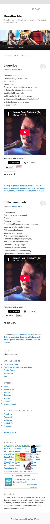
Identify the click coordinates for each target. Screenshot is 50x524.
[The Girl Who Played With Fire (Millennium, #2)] (22, 460)
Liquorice (10, 65)
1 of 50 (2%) (32, 484)
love (37, 188)
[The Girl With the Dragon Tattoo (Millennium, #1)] (17, 460)
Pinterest (7, 425)
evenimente (9, 389)
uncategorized (10, 403)
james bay (15, 188)
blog (6, 386)
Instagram (8, 420)
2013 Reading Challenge (21, 475)
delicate (7, 188)
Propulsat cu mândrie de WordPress (25, 519)
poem (6, 190)
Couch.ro (8, 414)
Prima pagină (9, 47)
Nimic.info (8, 423)
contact (21, 47)
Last (5, 376)
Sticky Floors (9, 370)
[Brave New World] (28, 469)
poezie (11, 190)
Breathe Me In (15, 16)
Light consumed (11, 364)
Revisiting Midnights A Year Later (18, 367)
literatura (23, 185)
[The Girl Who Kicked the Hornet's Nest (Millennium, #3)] (28, 460)
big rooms (8, 373)
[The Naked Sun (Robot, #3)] (12, 459)
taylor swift (19, 190)
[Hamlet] (33, 452)
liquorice (23, 188)
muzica (31, 185)
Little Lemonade (15, 202)
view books (33, 487)
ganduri (16, 185)
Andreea (16, 479)
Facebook (8, 417)
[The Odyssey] (6, 459)
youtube (28, 190)
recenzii (7, 401)
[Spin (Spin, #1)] (22, 448)
